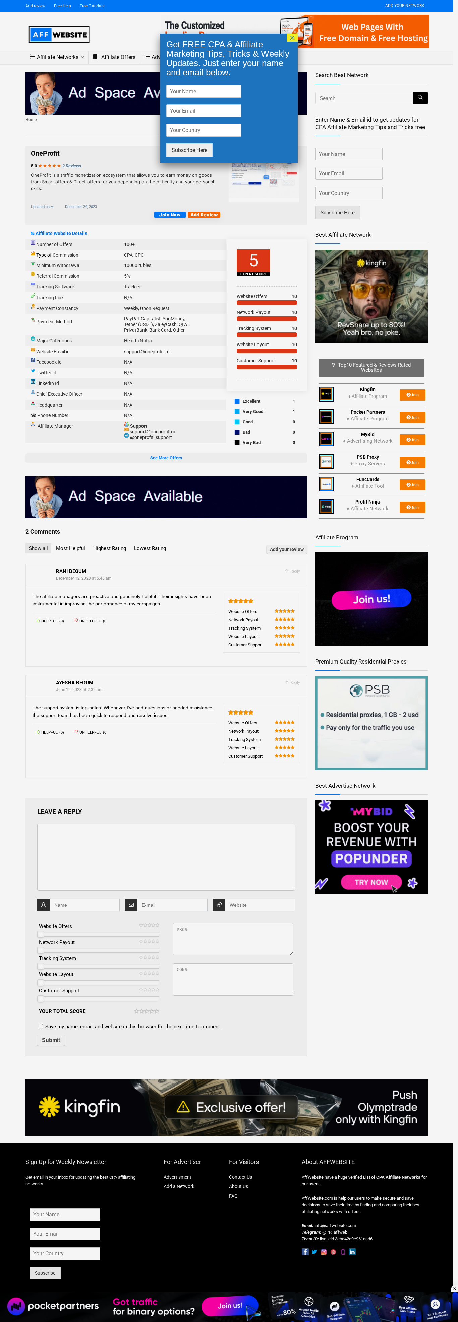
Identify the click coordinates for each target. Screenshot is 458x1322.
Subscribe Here (189, 150)
